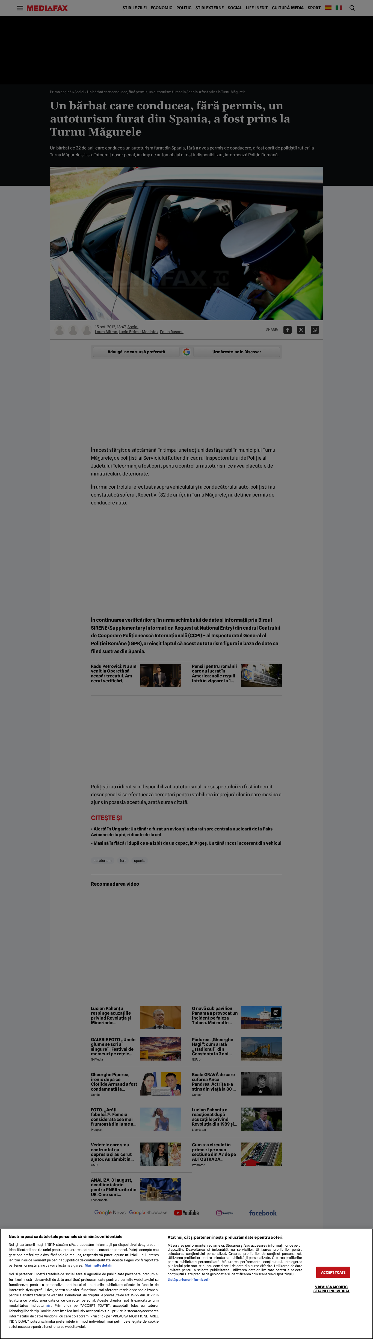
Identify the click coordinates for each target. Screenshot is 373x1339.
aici (48, 1305)
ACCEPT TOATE (333, 1272)
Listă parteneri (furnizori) (188, 1280)
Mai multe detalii (99, 1265)
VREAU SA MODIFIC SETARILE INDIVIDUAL (331, 1289)
